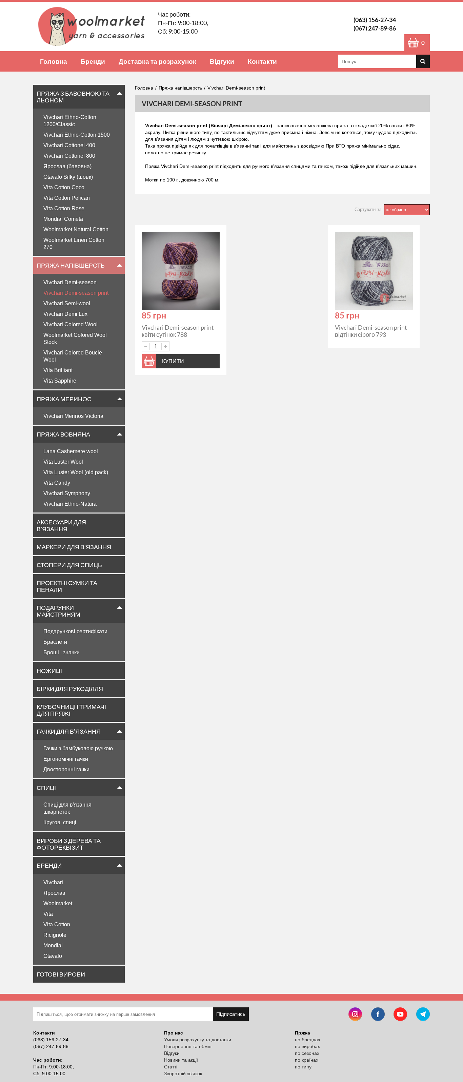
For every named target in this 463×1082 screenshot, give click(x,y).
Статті (170, 1066)
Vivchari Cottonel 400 (69, 145)
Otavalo (52, 956)
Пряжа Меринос (64, 399)
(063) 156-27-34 (375, 19)
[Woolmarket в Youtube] (400, 1015)
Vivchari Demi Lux (65, 314)
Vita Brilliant (58, 370)
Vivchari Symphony (66, 493)
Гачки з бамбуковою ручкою (78, 748)
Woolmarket (57, 903)
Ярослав (54, 893)
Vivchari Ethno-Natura (70, 504)
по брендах (307, 1039)
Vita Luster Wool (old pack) (75, 472)
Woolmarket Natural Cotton (75, 229)
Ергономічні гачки (65, 759)
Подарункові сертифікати (75, 631)
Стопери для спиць (69, 564)
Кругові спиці (59, 822)
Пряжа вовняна (63, 434)
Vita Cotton (56, 924)
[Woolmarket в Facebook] (378, 1015)
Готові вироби (61, 974)
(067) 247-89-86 (375, 28)
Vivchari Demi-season (70, 282)
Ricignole (54, 935)
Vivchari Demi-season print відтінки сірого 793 (371, 331)
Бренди (93, 61)
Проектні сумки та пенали (67, 586)
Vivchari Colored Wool (70, 324)
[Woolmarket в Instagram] (355, 1015)
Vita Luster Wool (63, 462)
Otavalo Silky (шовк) (68, 177)
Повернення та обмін (188, 1046)
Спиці (46, 787)
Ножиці (49, 670)
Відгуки (222, 61)
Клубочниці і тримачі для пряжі (71, 710)
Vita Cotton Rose (63, 208)
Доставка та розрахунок (157, 61)
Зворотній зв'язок (183, 1073)
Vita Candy (56, 483)
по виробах (307, 1046)
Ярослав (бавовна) (67, 166)
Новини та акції (181, 1060)
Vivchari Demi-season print (75, 293)
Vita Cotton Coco (63, 187)
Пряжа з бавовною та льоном (73, 97)
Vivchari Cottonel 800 (69, 156)
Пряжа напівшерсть (71, 265)
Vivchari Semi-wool (66, 303)
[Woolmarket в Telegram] (423, 1015)
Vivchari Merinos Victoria (73, 416)
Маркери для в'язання (74, 546)
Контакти (262, 61)
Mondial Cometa (63, 219)
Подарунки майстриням (58, 611)
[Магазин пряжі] (94, 26)
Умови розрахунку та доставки (197, 1039)
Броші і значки (61, 652)
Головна (53, 61)
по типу (303, 1066)
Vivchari (53, 882)
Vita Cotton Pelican (66, 198)
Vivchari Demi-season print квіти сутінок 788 (178, 331)
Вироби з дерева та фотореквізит (69, 844)
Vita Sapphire (59, 381)
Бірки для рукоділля (70, 688)
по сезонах (307, 1053)
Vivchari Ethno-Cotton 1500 (76, 135)
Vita (48, 914)
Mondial (53, 945)
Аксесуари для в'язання (61, 525)
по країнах (306, 1060)
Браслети (55, 642)
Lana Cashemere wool (70, 451)
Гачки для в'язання (69, 731)
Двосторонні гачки (66, 769)
